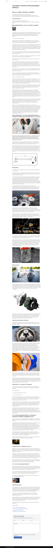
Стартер (41, 1)
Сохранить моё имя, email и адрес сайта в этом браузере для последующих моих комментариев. (25, 535)
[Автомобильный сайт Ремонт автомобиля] (9, 1)
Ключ (29, 1)
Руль (38, 1)
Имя (14, 520)
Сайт (31, 520)
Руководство (35, 1)
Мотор (32, 1)
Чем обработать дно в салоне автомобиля (19, 511)
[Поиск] (23, 1)
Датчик (27, 1)
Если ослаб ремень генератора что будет (19, 507)
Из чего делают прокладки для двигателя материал (20, 508)
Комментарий (16, 523)
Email (23, 520)
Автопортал (45, 1)
